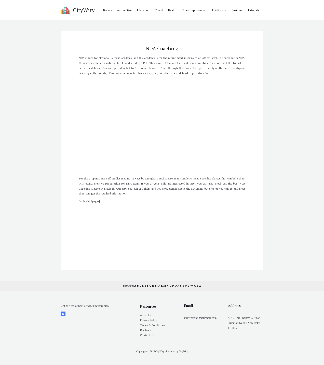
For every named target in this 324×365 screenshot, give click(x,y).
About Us (145, 315)
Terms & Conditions (152, 325)
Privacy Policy (148, 320)
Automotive (124, 10)
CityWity (84, 10)
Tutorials (253, 10)
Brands (107, 10)
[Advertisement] (162, 101)
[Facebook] (63, 314)
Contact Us (147, 335)
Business (237, 10)
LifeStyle (217, 10)
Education (143, 10)
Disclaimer (146, 330)
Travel (159, 10)
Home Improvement (194, 10)
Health (172, 10)
